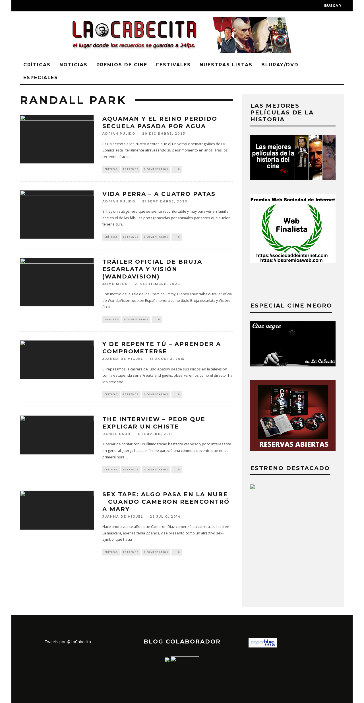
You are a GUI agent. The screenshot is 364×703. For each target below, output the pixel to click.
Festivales (173, 64)
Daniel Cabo (116, 434)
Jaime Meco (115, 284)
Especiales (40, 77)
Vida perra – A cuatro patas (159, 193)
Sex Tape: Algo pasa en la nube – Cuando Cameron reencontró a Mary (165, 502)
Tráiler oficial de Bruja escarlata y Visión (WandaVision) (152, 269)
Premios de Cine (121, 64)
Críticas (37, 64)
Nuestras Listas (226, 64)
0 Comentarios (156, 169)
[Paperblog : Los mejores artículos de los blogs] (263, 646)
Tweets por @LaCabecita (68, 641)
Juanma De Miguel (122, 359)
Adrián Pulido (118, 134)
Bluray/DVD (280, 64)
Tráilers (111, 319)
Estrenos (130, 169)
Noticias (73, 64)
